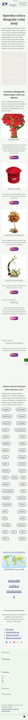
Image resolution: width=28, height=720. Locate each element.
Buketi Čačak (6, 423)
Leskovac (22, 450)
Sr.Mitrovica (22, 498)
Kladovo (23, 436)
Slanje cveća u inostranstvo (14, 552)
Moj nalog (9, 629)
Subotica (22, 504)
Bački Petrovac (7, 416)
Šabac (4, 511)
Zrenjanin (22, 538)
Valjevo (23, 518)
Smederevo (6, 498)
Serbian (17, 0)
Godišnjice (14, 249)
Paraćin (5, 477)
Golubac (5, 430)
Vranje (5, 532)
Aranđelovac (6, 409)
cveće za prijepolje (7, 491)
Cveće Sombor (6, 504)
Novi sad (22, 470)
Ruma (23, 491)
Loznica (5, 457)
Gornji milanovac (20, 430)
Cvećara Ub (22, 511)
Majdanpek (22, 457)
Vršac (13, 532)
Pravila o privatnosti (13, 638)
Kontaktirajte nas (12, 632)
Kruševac (5, 450)
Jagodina (5, 436)
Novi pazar (6, 470)
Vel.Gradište (6, 525)
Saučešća (14, 355)
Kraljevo (23, 443)
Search (14, 717)
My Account (4, 717)
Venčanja (14, 292)
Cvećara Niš (22, 464)
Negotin (5, 464)
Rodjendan (14, 157)
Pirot (23, 477)
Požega (23, 484)
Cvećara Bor (22, 416)
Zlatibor (5, 538)
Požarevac (5, 484)
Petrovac (14, 477)
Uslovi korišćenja (12, 635)
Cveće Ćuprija (21, 423)
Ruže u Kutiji (14, 202)
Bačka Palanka (21, 409)
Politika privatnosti (7, 709)
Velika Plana (22, 525)
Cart (22, 716)
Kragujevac (6, 443)
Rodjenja (14, 318)
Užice (4, 518)
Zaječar (23, 532)
